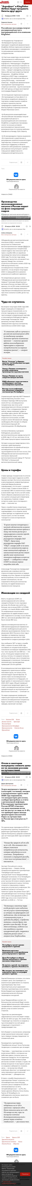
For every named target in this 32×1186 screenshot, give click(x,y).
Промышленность (7, 728)
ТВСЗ (25, 246)
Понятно (25, 1174)
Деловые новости (6, 722)
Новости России (19, 728)
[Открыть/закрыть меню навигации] (18, 2)
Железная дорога (6, 724)
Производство (6, 730)
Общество (16, 1144)
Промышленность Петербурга (10, 726)
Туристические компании (9, 1142)
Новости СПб (10, 720)
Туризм (8, 1137)
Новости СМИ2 (6, 194)
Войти (28, 2)
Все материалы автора (8, 24)
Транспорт (17, 722)
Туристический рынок (8, 1139)
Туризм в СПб (16, 1137)
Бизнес (18, 720)
